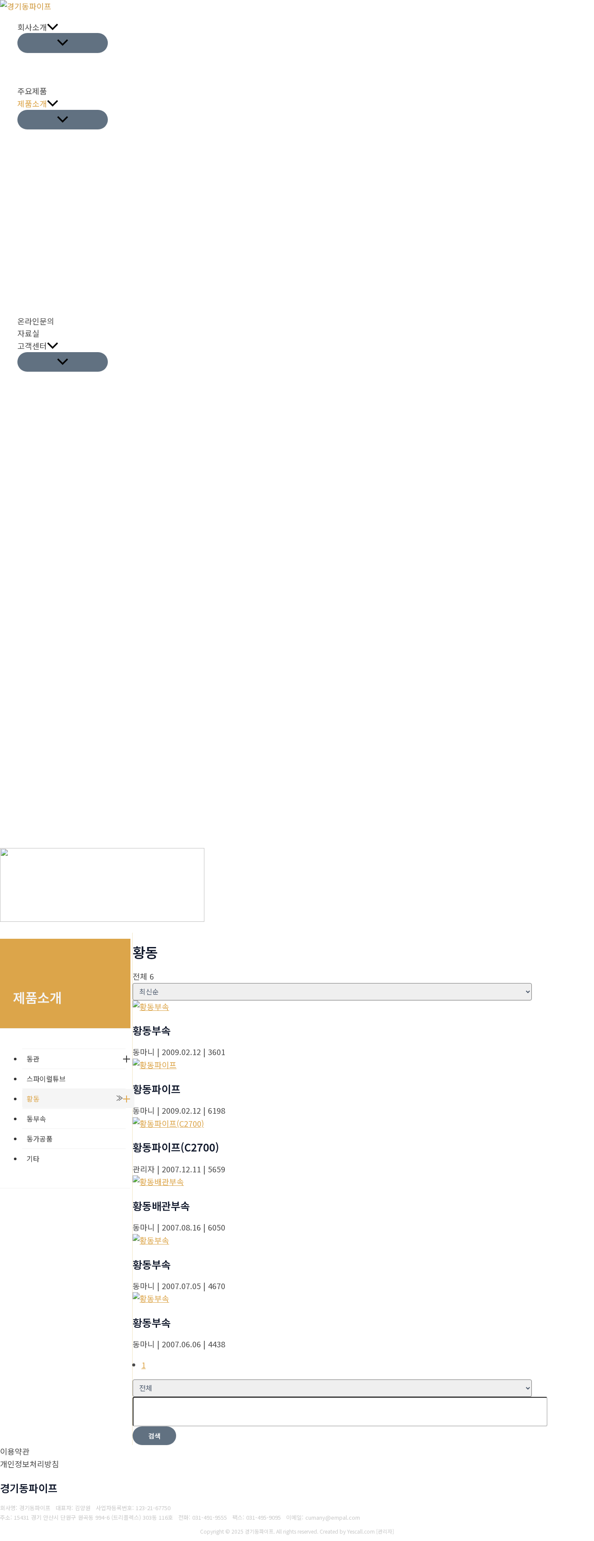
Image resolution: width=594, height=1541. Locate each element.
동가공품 (40, 1138)
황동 (33, 1098)
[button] (52, 27)
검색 (154, 1435)
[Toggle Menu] (62, 43)
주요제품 (32, 90)
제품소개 (32, 103)
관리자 (385, 1531)
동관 (33, 1058)
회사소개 (32, 27)
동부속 (36, 1118)
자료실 (28, 333)
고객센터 (32, 345)
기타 (33, 1158)
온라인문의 (35, 321)
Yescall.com (361, 1531)
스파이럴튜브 (46, 1078)
